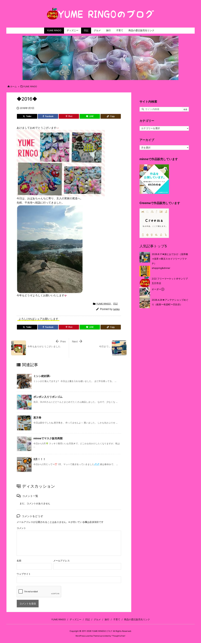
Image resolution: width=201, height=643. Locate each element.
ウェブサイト (24, 574)
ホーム (13, 86)
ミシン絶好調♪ (42, 376)
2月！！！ (39, 459)
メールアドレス (61, 560)
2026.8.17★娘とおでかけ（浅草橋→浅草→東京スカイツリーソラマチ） (170, 259)
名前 (19, 560)
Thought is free (118, 636)
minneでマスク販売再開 (48, 438)
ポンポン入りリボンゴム (48, 396)
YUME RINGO (30, 86)
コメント (21, 528)
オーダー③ (158, 289)
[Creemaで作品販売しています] (154, 223)
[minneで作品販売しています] (154, 179)
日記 (115, 303)
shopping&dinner (161, 268)
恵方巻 (37, 417)
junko (116, 309)
